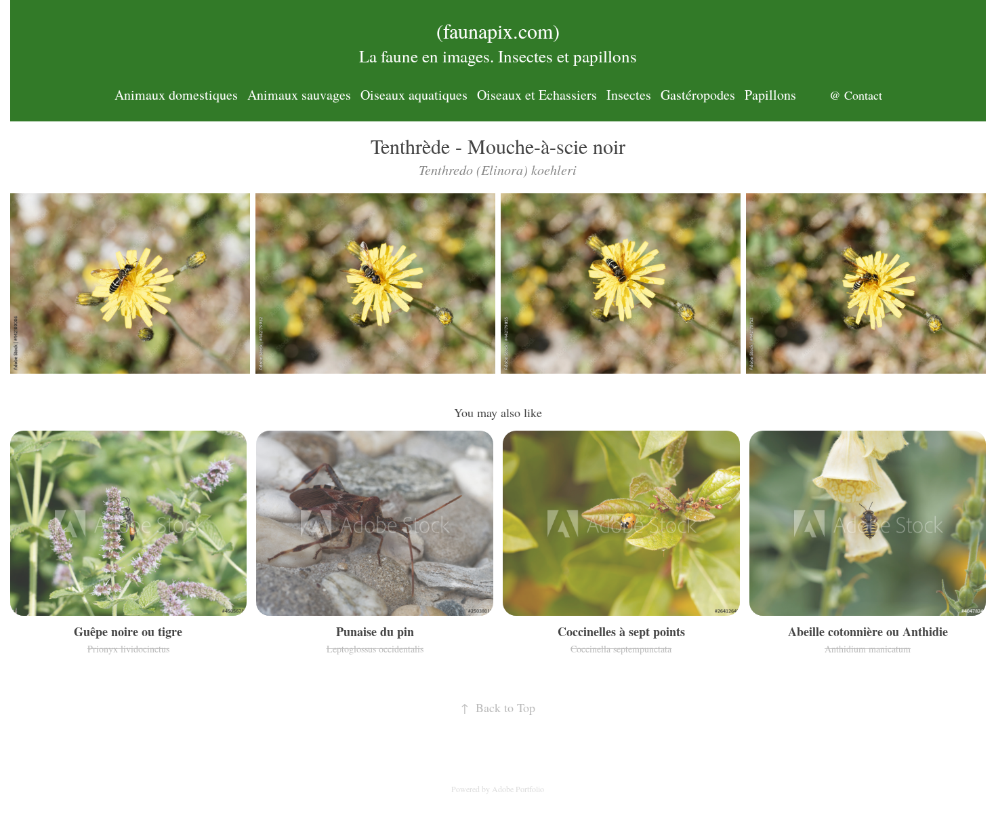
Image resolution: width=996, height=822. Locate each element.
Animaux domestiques (176, 94)
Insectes (628, 94)
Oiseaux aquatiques (414, 94)
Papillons (770, 94)
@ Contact (855, 95)
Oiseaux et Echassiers (537, 94)
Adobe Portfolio (518, 788)
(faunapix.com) (498, 30)
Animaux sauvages (299, 94)
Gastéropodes (698, 94)
